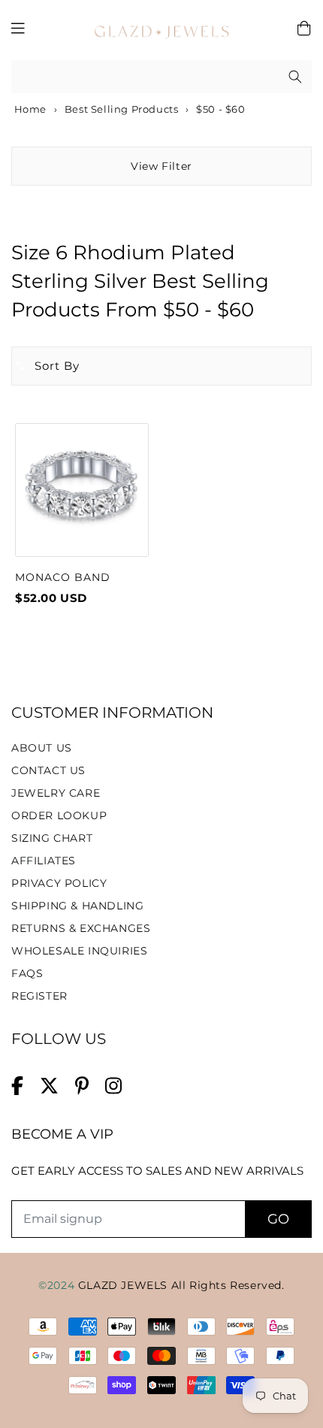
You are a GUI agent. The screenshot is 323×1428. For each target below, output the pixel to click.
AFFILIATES (43, 860)
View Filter (161, 166)
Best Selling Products (122, 109)
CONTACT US (48, 770)
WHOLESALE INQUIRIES (79, 951)
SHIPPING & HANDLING (77, 905)
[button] (46, 366)
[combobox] (161, 77)
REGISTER (39, 996)
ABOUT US (41, 748)
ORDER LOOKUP (59, 815)
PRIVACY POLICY (59, 883)
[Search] (295, 76)
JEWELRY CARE (55, 793)
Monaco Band (62, 577)
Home (29, 109)
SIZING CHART (51, 838)
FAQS (27, 973)
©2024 (58, 1285)
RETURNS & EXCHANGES (80, 928)
